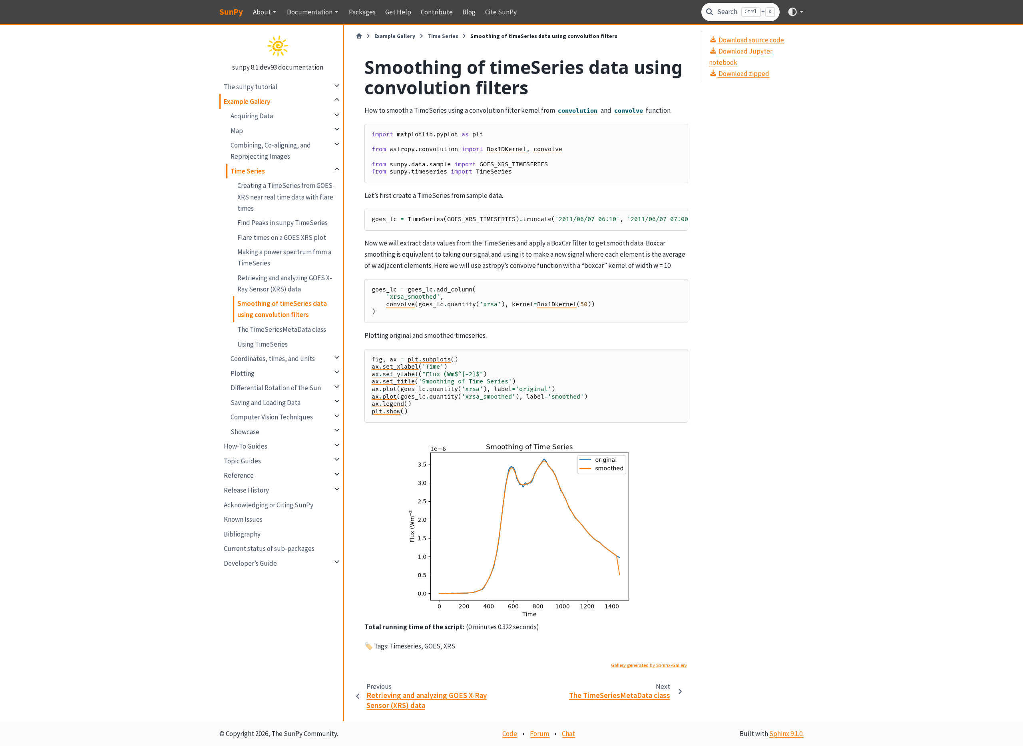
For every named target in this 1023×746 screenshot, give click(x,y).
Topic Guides (242, 460)
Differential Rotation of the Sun (276, 387)
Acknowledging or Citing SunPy (268, 504)
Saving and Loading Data (266, 402)
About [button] (262, 12)
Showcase (245, 431)
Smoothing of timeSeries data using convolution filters (282, 309)
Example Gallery (247, 101)
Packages (362, 12)
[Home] (359, 36)
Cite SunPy (501, 12)
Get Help (398, 12)
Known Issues (243, 519)
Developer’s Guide (250, 563)
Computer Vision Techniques (272, 416)
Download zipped (743, 73)
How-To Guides (245, 446)
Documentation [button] (309, 12)
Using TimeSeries (262, 343)
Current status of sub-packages (269, 548)
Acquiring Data (252, 115)
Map (237, 130)
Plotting (243, 373)
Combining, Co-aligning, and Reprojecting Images (271, 150)
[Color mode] (795, 11)
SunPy (231, 11)
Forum (539, 733)
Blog (469, 12)
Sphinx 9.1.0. (786, 733)
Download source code (750, 39)
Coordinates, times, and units (273, 358)
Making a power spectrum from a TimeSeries (284, 257)
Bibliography (242, 533)
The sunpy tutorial (250, 86)
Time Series (248, 170)
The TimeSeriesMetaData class (281, 329)
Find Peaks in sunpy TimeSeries (282, 222)
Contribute (437, 12)
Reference (239, 475)
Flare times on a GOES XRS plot (281, 237)
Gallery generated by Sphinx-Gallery (649, 665)
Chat (568, 733)
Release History (246, 489)
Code (509, 733)
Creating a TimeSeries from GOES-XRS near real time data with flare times (286, 196)
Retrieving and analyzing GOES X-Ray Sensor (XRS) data (284, 283)
